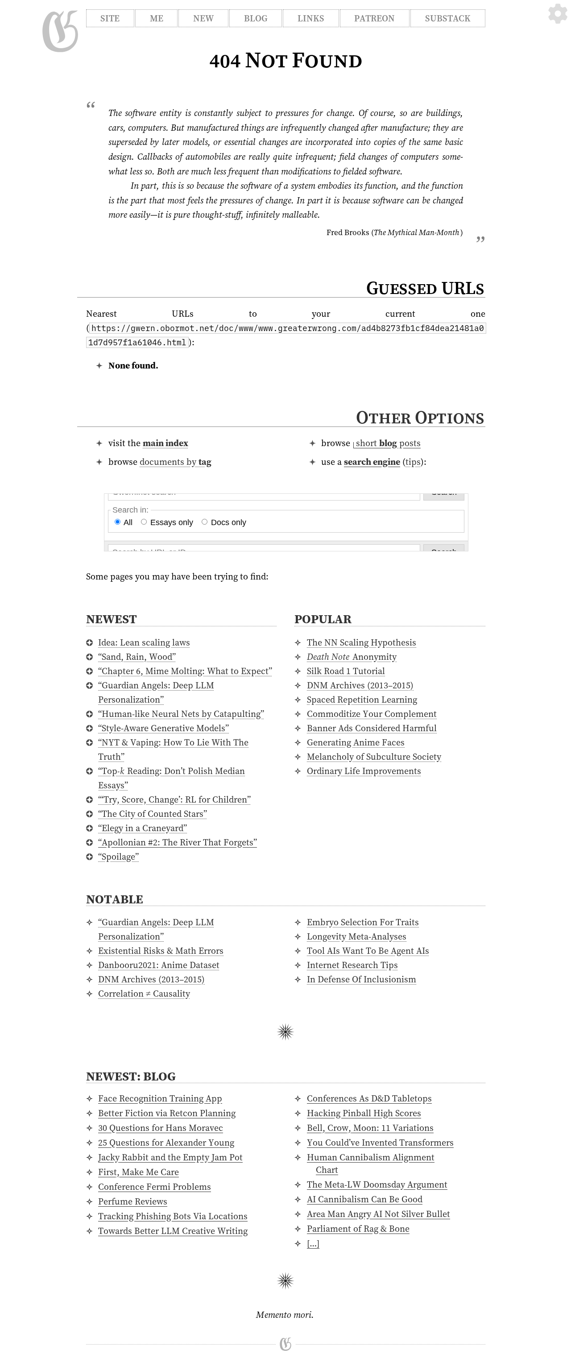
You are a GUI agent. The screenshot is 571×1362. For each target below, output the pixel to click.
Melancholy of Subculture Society (374, 756)
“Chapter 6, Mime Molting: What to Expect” (185, 671)
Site (110, 18)
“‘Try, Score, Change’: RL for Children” (174, 799)
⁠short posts (388, 443)
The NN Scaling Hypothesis (361, 642)
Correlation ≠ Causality (144, 993)
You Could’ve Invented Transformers (380, 1142)
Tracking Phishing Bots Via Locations (173, 1216)
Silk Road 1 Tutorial (346, 671)
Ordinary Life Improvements (364, 771)
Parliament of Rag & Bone (358, 1228)
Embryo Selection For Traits (363, 922)
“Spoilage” (118, 856)
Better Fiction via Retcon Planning (167, 1113)
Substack (448, 18)
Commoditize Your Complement (372, 714)
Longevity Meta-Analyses (356, 936)
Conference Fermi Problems (154, 1186)
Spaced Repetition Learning (362, 699)
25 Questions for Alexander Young (166, 1142)
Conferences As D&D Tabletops (369, 1098)
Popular (323, 618)
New (203, 18)
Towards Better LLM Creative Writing (173, 1231)
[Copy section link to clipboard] (494, 418)
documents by (175, 461)
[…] (313, 1243)
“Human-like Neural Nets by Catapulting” (181, 714)
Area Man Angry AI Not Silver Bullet (378, 1214)
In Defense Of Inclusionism (361, 979)
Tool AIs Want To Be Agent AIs (368, 950)
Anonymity (352, 656)
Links (311, 18)
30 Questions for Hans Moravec (160, 1128)
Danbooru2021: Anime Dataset (158, 965)
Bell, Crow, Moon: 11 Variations (370, 1128)
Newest (111, 618)
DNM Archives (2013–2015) (360, 685)
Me (156, 18)
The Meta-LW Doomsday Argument (377, 1184)
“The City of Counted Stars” (152, 813)
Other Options (420, 417)
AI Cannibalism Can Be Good (364, 1199)
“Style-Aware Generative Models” (163, 728)
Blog (256, 18)
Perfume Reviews (132, 1201)
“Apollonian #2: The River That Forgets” (177, 842)
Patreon (374, 18)
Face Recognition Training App (160, 1098)
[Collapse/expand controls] (557, 13)
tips (413, 461)
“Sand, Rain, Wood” (137, 656)
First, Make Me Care (138, 1172)
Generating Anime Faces (356, 742)
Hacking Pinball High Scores (364, 1113)
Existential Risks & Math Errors (160, 950)
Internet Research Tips (352, 965)
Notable (114, 898)
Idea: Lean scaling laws (144, 642)
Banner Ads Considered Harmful (372, 728)
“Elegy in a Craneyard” (142, 828)
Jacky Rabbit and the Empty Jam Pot (170, 1157)
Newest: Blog (131, 1076)
